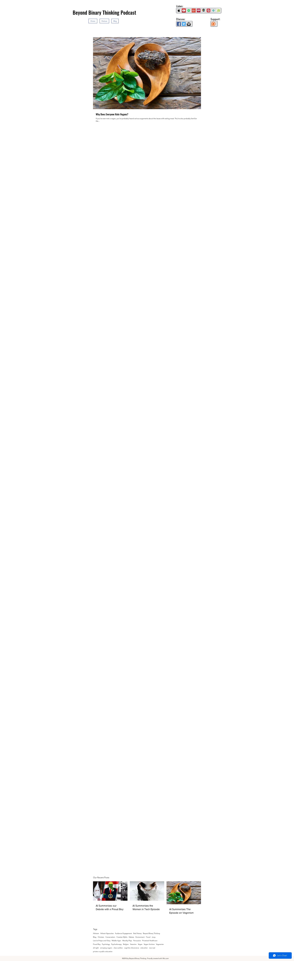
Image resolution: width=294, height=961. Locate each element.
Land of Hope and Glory (101, 941)
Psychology (106, 944)
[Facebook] (179, 24)
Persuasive (137, 941)
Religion (126, 944)
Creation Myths (121, 937)
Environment (140, 937)
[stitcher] (204, 10)
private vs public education (102, 951)
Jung (153, 937)
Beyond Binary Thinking (151, 933)
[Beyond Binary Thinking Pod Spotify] (189, 10)
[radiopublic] (208, 10)
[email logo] (189, 24)
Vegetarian (160, 944)
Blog (94, 937)
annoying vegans (106, 948)
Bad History (137, 933)
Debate (131, 937)
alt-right (96, 948)
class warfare (118, 948)
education (144, 948)
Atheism (96, 933)
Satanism (133, 944)
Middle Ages (116, 941)
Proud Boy (96, 944)
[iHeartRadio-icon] (199, 10)
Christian (101, 937)
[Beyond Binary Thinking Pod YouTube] (184, 10)
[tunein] (213, 10)
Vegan (140, 944)
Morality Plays (127, 941)
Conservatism (110, 937)
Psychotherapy (116, 944)
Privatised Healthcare (149, 941)
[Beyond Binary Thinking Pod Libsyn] (218, 10)
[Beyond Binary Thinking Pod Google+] (194, 10)
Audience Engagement (123, 933)
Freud (148, 937)
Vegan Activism (149, 944)
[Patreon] (213, 24)
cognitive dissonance (131, 948)
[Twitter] (184, 24)
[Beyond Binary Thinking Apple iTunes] (179, 10)
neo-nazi (152, 948)
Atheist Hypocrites (107, 933)
